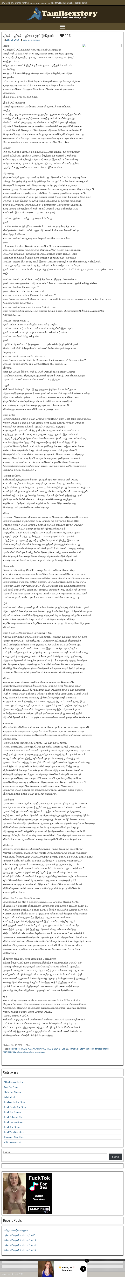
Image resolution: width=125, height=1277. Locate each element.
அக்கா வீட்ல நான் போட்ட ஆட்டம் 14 (20, 1245)
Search (6, 1152)
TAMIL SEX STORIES (57, 1049)
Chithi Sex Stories (12, 1092)
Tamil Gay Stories (12, 1112)
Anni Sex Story (11, 1087)
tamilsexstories (102, 1049)
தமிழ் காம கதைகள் (31, 40)
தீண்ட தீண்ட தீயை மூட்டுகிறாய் (28, 35)
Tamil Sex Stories (12, 1127)
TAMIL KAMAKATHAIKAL (33, 1049)
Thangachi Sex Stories (14, 1137)
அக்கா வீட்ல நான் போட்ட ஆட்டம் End (20, 1235)
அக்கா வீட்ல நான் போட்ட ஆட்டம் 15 (20, 1240)
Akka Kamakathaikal (13, 1082)
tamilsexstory (9, 1052)
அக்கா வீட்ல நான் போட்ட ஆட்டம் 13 (20, 1250)
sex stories (14, 1049)
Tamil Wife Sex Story (14, 1132)
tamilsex (90, 1049)
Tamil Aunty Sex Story (14, 1102)
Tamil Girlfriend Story (14, 1117)
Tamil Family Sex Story (15, 1107)
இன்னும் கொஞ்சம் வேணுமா (16, 1230)
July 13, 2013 (12, 40)
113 (67, 36)
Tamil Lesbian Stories (14, 1122)
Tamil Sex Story (77, 1049)
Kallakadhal (9, 1097)
